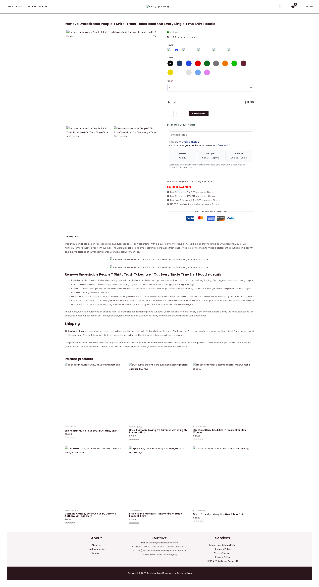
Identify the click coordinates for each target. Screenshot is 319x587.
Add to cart (198, 113)
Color (171, 57)
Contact (96, 553)
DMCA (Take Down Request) (223, 561)
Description (71, 236)
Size (170, 81)
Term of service (222, 553)
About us (96, 545)
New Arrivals (208, 181)
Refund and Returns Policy (223, 545)
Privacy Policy (222, 557)
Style (170, 44)
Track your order (96, 549)
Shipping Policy (222, 549)
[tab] (71, 237)
